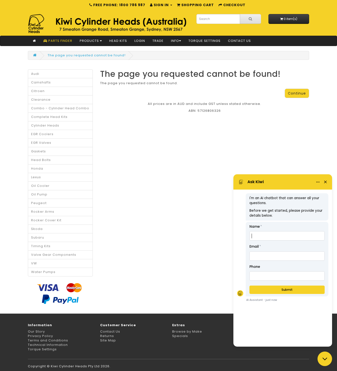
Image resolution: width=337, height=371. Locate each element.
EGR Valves (41, 142)
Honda (37, 168)
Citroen (38, 91)
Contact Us (239, 40)
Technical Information (48, 344)
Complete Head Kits (49, 116)
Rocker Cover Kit (46, 220)
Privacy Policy (40, 336)
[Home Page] (34, 41)
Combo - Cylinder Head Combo (60, 108)
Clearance (41, 99)
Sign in (161, 4)
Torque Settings (204, 40)
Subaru (37, 237)
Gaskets (38, 151)
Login (139, 40)
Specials (180, 336)
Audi (35, 73)
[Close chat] (325, 359)
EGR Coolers (42, 134)
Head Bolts (41, 160)
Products (90, 40)
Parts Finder (59, 40)
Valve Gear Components (53, 254)
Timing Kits (41, 246)
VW (34, 263)
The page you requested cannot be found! (87, 55)
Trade (158, 40)
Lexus (36, 177)
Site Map (108, 340)
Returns (107, 336)
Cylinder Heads (45, 125)
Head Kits (118, 40)
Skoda (37, 228)
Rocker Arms (42, 211)
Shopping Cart (197, 4)
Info (175, 40)
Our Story (36, 331)
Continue (297, 93)
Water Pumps (43, 272)
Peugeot (39, 203)
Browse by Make (187, 331)
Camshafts (41, 82)
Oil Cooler (40, 185)
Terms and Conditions (48, 340)
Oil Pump (39, 194)
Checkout (233, 4)
